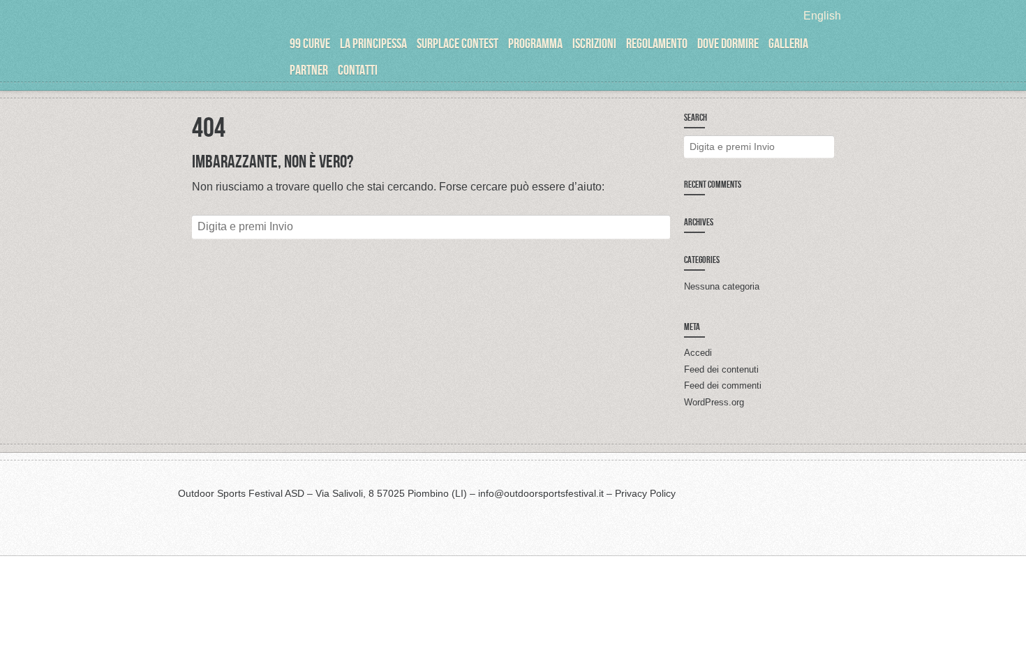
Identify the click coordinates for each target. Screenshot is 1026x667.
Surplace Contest (457, 43)
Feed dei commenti (722, 385)
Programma (535, 43)
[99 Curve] (230, 55)
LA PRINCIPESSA (373, 43)
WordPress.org (714, 402)
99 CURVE (310, 43)
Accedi (698, 352)
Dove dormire (728, 43)
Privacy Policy (645, 493)
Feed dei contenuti (721, 369)
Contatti (358, 69)
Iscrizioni (594, 43)
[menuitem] (822, 15)
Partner (309, 69)
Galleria (788, 43)
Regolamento (656, 43)
